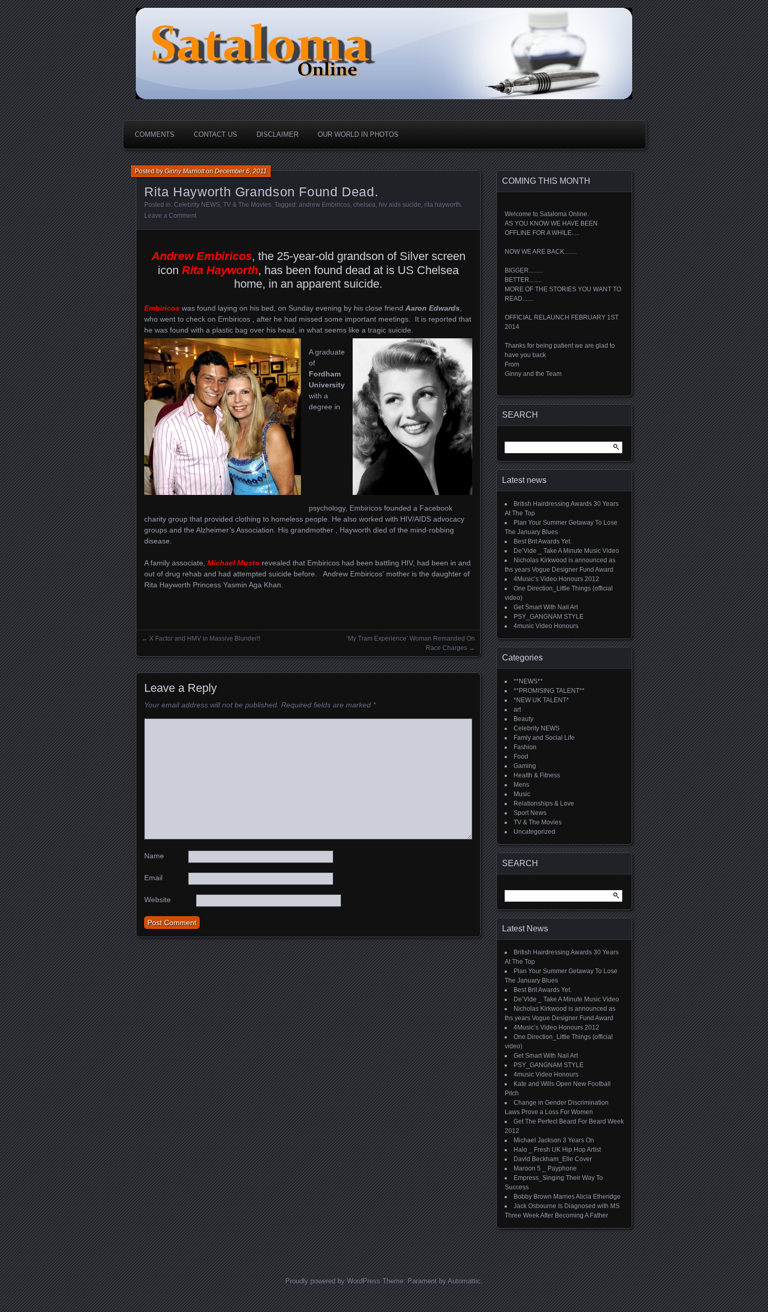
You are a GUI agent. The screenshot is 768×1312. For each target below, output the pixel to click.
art (517, 709)
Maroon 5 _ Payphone (545, 1168)
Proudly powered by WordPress (332, 1281)
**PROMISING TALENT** (549, 690)
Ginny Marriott (184, 171)
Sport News (530, 813)
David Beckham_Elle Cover (553, 1159)
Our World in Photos (358, 134)
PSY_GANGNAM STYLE (549, 616)
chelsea (364, 204)
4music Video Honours (546, 626)
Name (154, 856)
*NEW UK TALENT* (541, 700)
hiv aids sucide (400, 204)
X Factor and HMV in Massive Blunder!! (204, 638)
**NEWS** (528, 681)
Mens (521, 784)
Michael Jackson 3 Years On (554, 1140)
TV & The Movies (247, 204)
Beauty (523, 719)
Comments (154, 134)
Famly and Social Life (544, 737)
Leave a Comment (170, 215)
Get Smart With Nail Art (546, 607)
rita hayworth (442, 204)
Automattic (464, 1281)
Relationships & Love (544, 803)
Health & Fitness (537, 775)
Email (153, 877)
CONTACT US (215, 134)
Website (157, 899)
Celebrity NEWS (197, 204)
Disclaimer (277, 134)
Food (521, 756)
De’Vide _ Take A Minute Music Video (566, 550)
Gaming (525, 766)
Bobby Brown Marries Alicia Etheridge (567, 1196)
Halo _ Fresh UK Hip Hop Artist (557, 1149)
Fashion (525, 747)
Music (522, 794)
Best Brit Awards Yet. (543, 541)
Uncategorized (534, 831)
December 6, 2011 (241, 171)
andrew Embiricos (324, 204)
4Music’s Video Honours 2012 (556, 579)
